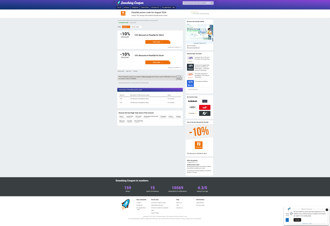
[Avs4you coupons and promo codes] (204, 113)
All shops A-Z (155, 7)
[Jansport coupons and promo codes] (204, 101)
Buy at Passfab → (192, 45)
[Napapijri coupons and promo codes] (192, 101)
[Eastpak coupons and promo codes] (192, 107)
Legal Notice (200, 202)
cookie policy (307, 216)
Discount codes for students (159, 208)
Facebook (139, 205)
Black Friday (155, 213)
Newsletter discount (157, 205)
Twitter (138, 202)
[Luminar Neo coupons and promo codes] (192, 113)
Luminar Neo (129, 117)
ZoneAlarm (163, 117)
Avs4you (178, 117)
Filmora (121, 117)
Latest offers (145, 7)
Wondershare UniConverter (151, 117)
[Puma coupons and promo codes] (204, 107)
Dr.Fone (171, 117)
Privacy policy (200, 205)
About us (179, 202)
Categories (135, 7)
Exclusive (126, 7)
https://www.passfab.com (193, 47)
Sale (152, 210)
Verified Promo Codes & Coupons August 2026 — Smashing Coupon (130, 3)
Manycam (122, 121)
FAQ (177, 205)
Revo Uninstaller (138, 121)
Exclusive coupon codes (158, 202)
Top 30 (119, 7)
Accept (297, 220)
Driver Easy (139, 117)
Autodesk (129, 121)
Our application (166, 7)
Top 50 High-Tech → (193, 89)
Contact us (179, 208)
